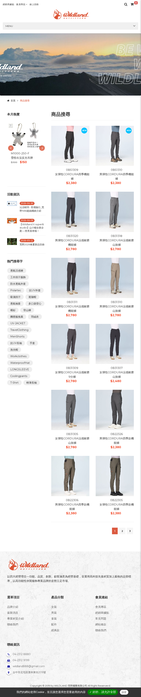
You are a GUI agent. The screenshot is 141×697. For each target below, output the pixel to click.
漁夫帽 (14, 349)
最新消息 (12, 612)
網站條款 (100, 624)
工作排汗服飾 (18, 277)
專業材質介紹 (15, 618)
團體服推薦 (16, 316)
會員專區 (21, 4)
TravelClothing (19, 330)
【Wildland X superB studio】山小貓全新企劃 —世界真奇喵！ (32, 227)
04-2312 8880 (22, 654)
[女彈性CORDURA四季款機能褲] (115, 475)
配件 (54, 624)
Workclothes (18, 356)
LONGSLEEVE (19, 369)
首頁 (13, 100)
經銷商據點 (8, 4)
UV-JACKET (17, 323)
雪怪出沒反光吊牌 (22, 157)
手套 (32, 343)
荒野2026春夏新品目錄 (32, 244)
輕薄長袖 (31, 382)
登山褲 (27, 310)
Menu (9, 26)
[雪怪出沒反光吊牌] (26, 135)
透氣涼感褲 (16, 270)
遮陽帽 (32, 297)
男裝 (54, 612)
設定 (124, 692)
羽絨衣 (35, 316)
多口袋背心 (34, 303)
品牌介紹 (12, 607)
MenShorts (17, 336)
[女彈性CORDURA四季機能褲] (70, 145)
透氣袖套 (15, 303)
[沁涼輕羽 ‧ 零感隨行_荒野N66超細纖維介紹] (12, 207)
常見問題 (100, 618)
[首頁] (70, 14)
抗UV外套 (35, 290)
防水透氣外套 (18, 283)
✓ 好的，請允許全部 (102, 692)
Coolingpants (18, 376)
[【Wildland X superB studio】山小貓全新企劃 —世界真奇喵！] (12, 226)
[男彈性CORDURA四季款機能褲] (115, 409)
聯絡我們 (12, 624)
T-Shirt (14, 382)
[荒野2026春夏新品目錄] (12, 243)
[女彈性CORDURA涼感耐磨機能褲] (70, 277)
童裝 (54, 618)
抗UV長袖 (16, 343)
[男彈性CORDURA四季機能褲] (115, 145)
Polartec (15, 290)
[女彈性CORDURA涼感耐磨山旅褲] (115, 343)
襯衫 (12, 310)
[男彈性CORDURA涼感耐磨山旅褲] (115, 211)
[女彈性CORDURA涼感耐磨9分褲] (70, 343)
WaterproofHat (20, 363)
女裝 (54, 607)
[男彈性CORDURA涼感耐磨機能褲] (70, 211)
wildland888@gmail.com (29, 666)
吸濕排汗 (15, 297)
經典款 (55, 630)
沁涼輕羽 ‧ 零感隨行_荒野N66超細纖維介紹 (32, 209)
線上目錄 (34, 4)
